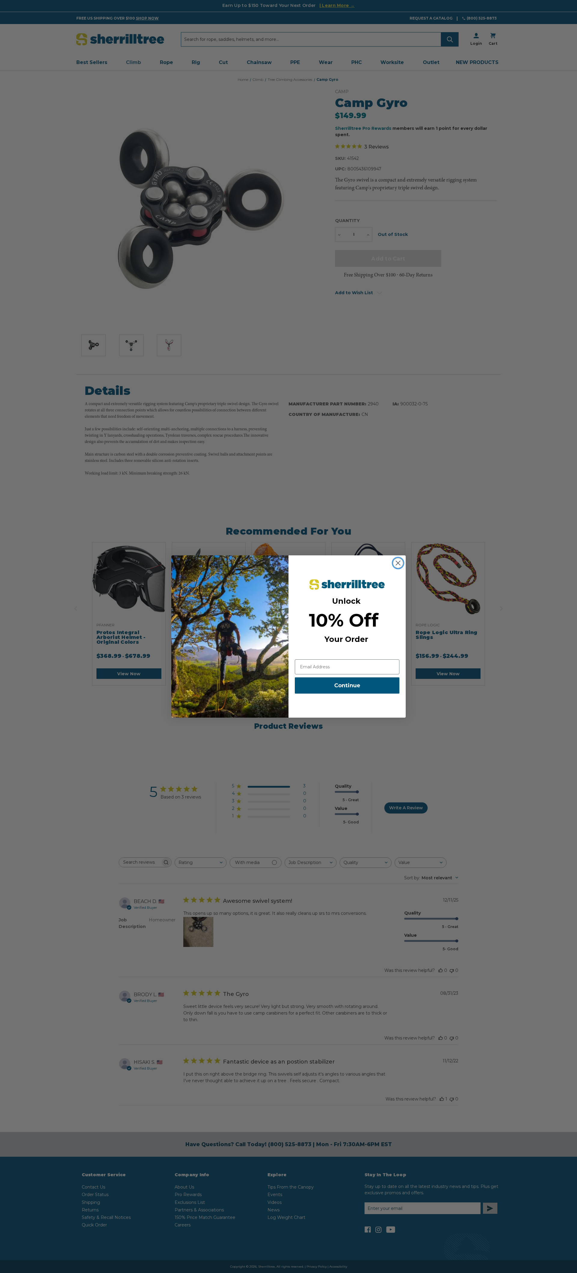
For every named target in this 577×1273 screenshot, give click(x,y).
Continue (347, 685)
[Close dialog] (398, 563)
